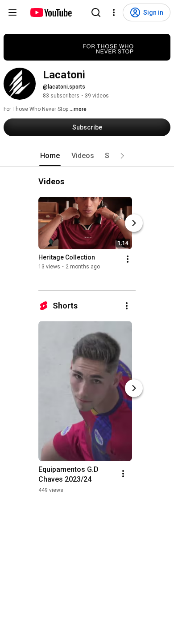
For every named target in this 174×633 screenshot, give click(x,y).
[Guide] (12, 12)
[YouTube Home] (50, 12)
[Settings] (113, 12)
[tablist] (87, 155)
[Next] (134, 223)
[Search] (96, 12)
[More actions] (128, 259)
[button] (122, 155)
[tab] (50, 155)
